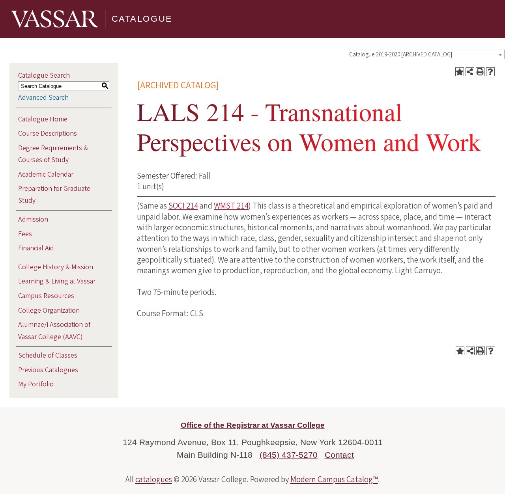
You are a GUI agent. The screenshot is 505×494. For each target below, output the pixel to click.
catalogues (153, 479)
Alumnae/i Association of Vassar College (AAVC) (54, 330)
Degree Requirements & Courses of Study (53, 154)
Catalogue (142, 19)
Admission (33, 219)
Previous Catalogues (48, 370)
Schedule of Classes (47, 355)
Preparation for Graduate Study (54, 194)
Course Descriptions (47, 133)
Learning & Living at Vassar (56, 281)
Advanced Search (43, 98)
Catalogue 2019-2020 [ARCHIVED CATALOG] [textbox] (400, 54)
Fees (25, 234)
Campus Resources (46, 296)
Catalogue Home (42, 119)
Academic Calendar (45, 174)
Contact (339, 454)
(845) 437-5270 (289, 454)
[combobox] (426, 54)
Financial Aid (36, 248)
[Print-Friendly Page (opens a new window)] (480, 71)
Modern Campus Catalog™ (334, 479)
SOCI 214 (183, 206)
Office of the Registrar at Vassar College (253, 425)
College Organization (49, 310)
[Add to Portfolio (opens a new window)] (459, 71)
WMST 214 (231, 206)
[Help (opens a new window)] (490, 71)
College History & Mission (55, 267)
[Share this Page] (470, 71)
